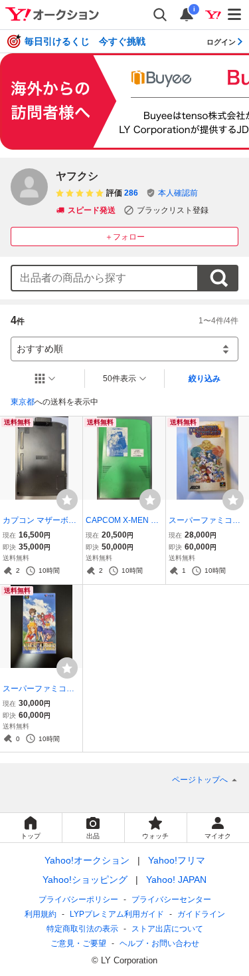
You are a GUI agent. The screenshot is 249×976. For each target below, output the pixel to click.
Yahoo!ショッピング (84, 879)
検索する (218, 278)
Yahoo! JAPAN (176, 879)
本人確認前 (178, 193)
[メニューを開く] (235, 14)
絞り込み (204, 378)
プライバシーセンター (171, 899)
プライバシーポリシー (78, 899)
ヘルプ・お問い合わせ (159, 943)
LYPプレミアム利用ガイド (117, 914)
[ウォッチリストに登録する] (67, 499)
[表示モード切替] (45, 378)
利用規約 (40, 914)
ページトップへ (200, 779)
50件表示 (119, 378)
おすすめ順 (40, 348)
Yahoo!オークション (86, 860)
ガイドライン (201, 914)
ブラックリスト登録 (172, 210)
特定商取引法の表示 (82, 928)
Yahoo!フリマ (176, 860)
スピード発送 (92, 210)
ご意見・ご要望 (78, 943)
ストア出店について (167, 928)
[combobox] (104, 278)
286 (131, 193)
